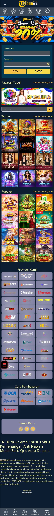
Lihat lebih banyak (42, 82)
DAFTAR (38, 71)
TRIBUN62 (5, 460)
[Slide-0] (20, 39)
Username (9, 48)
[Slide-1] (25, 39)
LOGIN (15, 71)
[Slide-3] (34, 39)
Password (8, 59)
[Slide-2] (29, 39)
